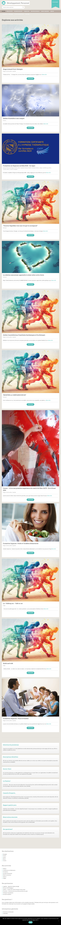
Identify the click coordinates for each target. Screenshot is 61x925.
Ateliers (4, 868)
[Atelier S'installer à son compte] (30, 100)
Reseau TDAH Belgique (8, 888)
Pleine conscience (45, 11)
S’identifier (5, 913)
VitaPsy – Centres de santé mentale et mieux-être (14, 889)
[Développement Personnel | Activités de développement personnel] (30, 3)
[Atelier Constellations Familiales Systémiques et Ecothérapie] (30, 311)
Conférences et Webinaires (9, 870)
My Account (55, 2)
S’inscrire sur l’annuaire (8, 912)
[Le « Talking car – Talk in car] (30, 580)
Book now (30, 78)
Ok (30, 922)
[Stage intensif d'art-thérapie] (30, 45)
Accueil (3, 11)
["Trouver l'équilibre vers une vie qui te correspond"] (30, 202)
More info (44, 74)
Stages (4, 878)
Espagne (5, 854)
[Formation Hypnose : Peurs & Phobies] (30, 698)
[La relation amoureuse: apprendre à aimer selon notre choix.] (30, 257)
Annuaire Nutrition (7, 894)
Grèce (4, 857)
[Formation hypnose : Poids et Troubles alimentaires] (30, 522)
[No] (58, 920)
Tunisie (4, 860)
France (4, 855)
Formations (26, 11)
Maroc (4, 859)
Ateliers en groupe (18, 11)
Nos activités (9, 11)
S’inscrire (27, 14)
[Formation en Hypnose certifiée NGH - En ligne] (30, 149)
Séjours (52, 11)
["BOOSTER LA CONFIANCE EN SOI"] (30, 371)
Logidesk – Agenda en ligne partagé (11, 886)
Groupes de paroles (35, 11)
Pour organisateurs (19, 14)
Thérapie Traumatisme (8, 892)
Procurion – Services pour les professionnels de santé (15, 891)
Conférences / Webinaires (7, 14)
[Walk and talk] (30, 640)
